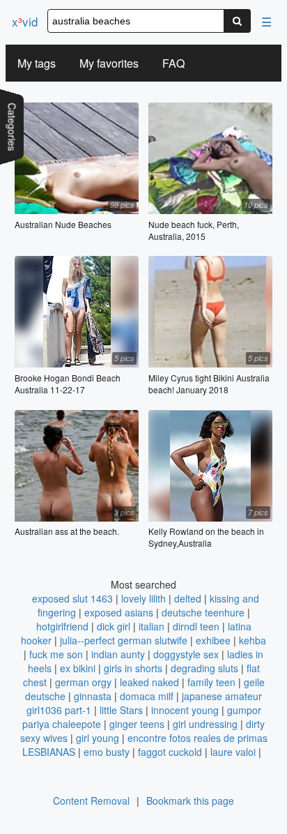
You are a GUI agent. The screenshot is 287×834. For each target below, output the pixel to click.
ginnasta (92, 696)
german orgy (83, 682)
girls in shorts (133, 668)
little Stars (121, 710)
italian (151, 626)
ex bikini (77, 668)
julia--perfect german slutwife (123, 640)
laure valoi (233, 752)
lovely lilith (143, 598)
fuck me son (56, 654)
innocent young (185, 710)
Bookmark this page (190, 801)
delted (187, 598)
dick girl (113, 626)
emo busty (107, 752)
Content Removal (91, 801)
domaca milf (146, 696)
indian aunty (118, 654)
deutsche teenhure (203, 612)
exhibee (213, 640)
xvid (25, 21)
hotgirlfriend (62, 626)
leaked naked (149, 682)
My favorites (109, 63)
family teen (211, 682)
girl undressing (205, 724)
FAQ (173, 63)
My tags (36, 63)
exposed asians (118, 612)
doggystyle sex (186, 654)
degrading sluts (204, 668)
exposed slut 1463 (72, 598)
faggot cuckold (170, 752)
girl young (97, 738)
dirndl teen (196, 626)
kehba (252, 640)
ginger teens (136, 724)
